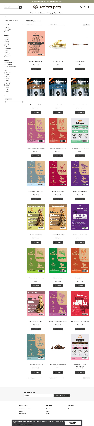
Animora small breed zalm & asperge (36, 148)
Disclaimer (21, 411)
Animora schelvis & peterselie (36, 364)
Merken (48, 411)
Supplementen (41, 13)
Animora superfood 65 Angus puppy (80, 321)
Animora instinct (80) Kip (36, 104)
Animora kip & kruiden (80, 278)
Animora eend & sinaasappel (80, 191)
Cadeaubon (70, 408)
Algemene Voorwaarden (25, 408)
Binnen (56, 13)
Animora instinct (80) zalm (58, 104)
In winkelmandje (36, 69)
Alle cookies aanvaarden (72, 422)
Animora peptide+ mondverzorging (80, 148)
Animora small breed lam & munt (36, 278)
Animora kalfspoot (80, 61)
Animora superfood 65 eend (80, 234)
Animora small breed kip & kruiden (58, 148)
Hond (31, 13)
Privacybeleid (22, 413)
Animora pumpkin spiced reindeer (58, 364)
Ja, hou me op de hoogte (62, 395)
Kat (35, 13)
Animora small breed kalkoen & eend (58, 321)
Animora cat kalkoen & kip (58, 234)
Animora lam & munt (58, 278)
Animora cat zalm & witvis (36, 321)
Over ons (48, 408)
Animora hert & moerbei (58, 191)
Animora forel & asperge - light (36, 191)
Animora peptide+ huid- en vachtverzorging (80, 365)
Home (6, 16)
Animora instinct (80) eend (80, 104)
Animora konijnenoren (58, 61)
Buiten (60, 13)
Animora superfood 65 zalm (36, 61)
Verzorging (50, 13)
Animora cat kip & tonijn (36, 234)
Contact (48, 413)
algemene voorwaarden (28, 424)
